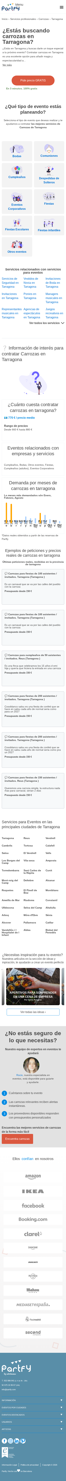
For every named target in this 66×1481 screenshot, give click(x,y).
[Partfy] (12, 7)
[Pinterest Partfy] (23, 1441)
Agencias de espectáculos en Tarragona (32, 313)
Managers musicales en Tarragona (54, 297)
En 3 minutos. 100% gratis (21, 88)
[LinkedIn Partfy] (16, 1441)
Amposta (51, 860)
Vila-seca (29, 860)
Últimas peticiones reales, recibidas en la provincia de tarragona (33, 563)
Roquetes (7, 890)
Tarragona (8, 838)
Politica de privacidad (30, 1465)
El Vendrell (30, 853)
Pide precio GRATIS (33, 80)
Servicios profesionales (23, 19)
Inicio (5, 19)
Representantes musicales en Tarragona (11, 313)
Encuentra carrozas (17, 1138)
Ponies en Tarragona (30, 296)
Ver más (7, 64)
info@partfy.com (9, 1389)
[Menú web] (61, 7)
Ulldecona (8, 907)
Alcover (6, 922)
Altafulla (51, 907)
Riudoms (29, 900)
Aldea (27, 930)
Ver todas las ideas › (33, 1012)
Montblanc (52, 890)
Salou (5, 853)
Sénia (49, 915)
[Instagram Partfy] (10, 1441)
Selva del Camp (33, 907)
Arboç (5, 915)
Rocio (19, 1075)
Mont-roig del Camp (10, 881)
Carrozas (44, 19)
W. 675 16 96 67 (8, 1385)
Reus (27, 838)
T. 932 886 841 (8, 1381)
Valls (48, 853)
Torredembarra (10, 870)
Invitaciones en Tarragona (10, 296)
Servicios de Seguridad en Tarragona (10, 282)
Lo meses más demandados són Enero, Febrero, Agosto (27, 496)
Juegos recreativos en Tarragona (54, 313)
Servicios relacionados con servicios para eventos (33, 271)
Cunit (49, 870)
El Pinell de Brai (30, 891)
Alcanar (50, 880)
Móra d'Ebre (31, 915)
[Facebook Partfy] (4, 1441)
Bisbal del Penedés (52, 931)
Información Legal (9, 1465)
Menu (18, 4)
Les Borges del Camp (11, 861)
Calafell (50, 845)
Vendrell (50, 838)
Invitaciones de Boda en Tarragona (53, 282)
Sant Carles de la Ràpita (32, 871)
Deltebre (29, 880)
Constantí (51, 900)
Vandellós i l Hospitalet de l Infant (10, 932)
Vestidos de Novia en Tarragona (31, 282)
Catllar (49, 922)
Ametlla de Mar (11, 900)
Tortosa (28, 845)
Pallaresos (30, 922)
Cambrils (7, 845)
